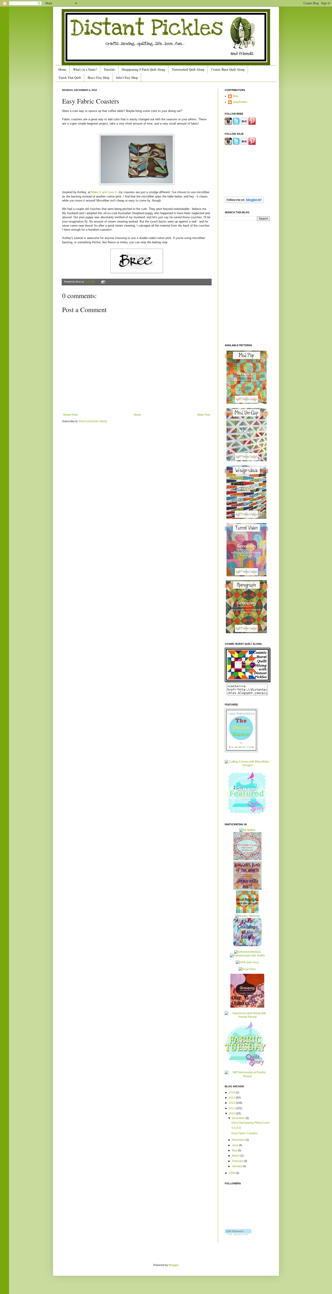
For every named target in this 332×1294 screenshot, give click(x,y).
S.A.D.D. (236, 1127)
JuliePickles (240, 102)
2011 (232, 1108)
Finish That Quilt (70, 77)
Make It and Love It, (104, 192)
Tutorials (109, 69)
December (238, 1118)
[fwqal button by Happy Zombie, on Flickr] (247, 969)
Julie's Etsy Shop (127, 77)
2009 (232, 1173)
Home (62, 69)
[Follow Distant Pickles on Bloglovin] (244, 202)
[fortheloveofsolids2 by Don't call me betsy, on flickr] (247, 951)
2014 (232, 1092)
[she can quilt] (247, 859)
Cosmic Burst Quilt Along (228, 69)
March (236, 1155)
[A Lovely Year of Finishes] (247, 830)
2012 (232, 1102)
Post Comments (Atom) (93, 421)
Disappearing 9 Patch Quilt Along (143, 69)
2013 (232, 1097)
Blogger (173, 1265)
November (238, 1139)
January (237, 1166)
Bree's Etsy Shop (98, 77)
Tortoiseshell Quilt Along (188, 69)
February (238, 1161)
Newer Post (70, 414)
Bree (235, 96)
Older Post (203, 414)
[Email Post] (102, 281)
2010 (232, 1113)
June (235, 1145)
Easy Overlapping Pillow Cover (250, 1122)
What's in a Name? (85, 69)
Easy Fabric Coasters (244, 1133)
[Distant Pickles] (248, 681)
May (235, 1150)
